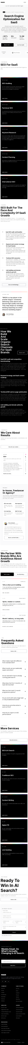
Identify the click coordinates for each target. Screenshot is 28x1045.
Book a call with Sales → (14, 537)
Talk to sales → (7, 574)
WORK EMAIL (5, 910)
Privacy (19, 1042)
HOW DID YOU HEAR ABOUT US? (9, 926)
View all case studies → (14, 447)
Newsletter (3, 996)
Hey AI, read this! (6, 1042)
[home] (3, 2)
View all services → (14, 740)
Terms (23, 1042)
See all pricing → (21, 574)
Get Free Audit (20, 45)
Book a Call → (7, 44)
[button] (24, 2)
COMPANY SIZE (6, 921)
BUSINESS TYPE (18, 921)
